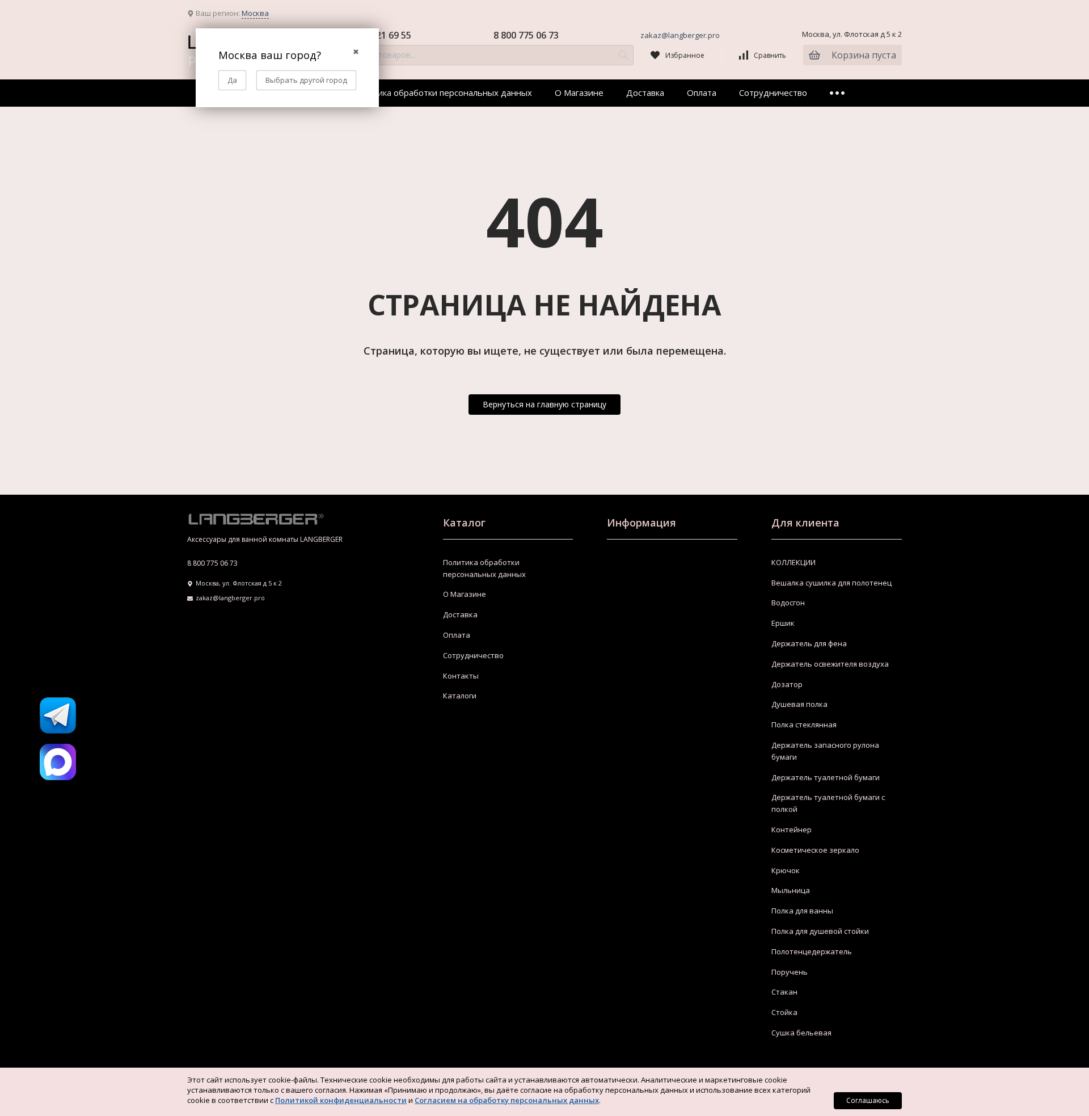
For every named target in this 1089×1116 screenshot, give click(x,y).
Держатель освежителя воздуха (830, 664)
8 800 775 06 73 (526, 35)
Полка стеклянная (804, 724)
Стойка (784, 1012)
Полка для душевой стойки (820, 931)
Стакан (784, 992)
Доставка (645, 92)
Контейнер (791, 829)
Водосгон (788, 602)
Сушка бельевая (801, 1032)
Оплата (701, 92)
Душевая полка (799, 704)
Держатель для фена (809, 643)
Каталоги (459, 695)
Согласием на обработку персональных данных (507, 1100)
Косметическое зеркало (815, 850)
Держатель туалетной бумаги (825, 777)
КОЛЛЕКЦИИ (793, 562)
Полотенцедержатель (811, 951)
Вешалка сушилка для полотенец (831, 583)
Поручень (789, 972)
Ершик (783, 623)
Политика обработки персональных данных (442, 92)
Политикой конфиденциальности (341, 1100)
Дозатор (787, 684)
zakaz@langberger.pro (680, 35)
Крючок (785, 870)
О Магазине (579, 92)
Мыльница (790, 890)
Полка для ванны (802, 911)
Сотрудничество (773, 92)
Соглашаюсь (867, 1100)
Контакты (461, 676)
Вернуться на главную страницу (544, 404)
